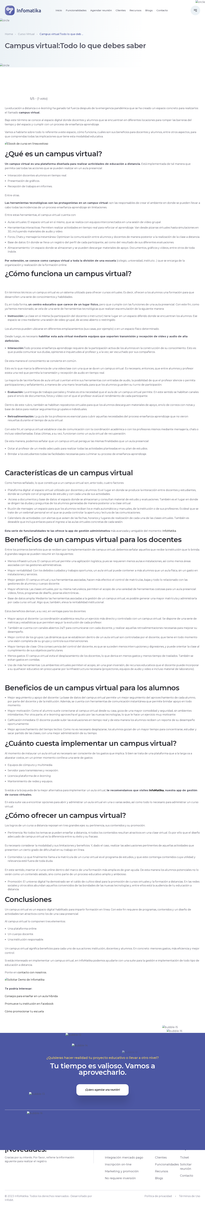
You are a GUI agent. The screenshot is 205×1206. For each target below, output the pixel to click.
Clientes (121, 10)
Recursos (135, 10)
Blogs (149, 10)
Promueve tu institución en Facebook (29, 1003)
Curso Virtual (26, 34)
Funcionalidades (76, 10)
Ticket (184, 1157)
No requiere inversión (120, 1178)
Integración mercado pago (124, 1157)
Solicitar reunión (186, 1167)
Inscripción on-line (118, 1164)
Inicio (59, 10)
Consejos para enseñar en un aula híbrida (31, 996)
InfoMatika (169, 530)
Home (9, 34)
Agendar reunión (101, 10)
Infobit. (9, 1200)
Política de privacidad (158, 1196)
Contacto (162, 10)
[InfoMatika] (23, 10)
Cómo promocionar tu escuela (24, 1011)
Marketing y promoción (122, 1171)
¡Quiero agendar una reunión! (102, 1089)
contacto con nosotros (31, 972)
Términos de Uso (189, 1196)
